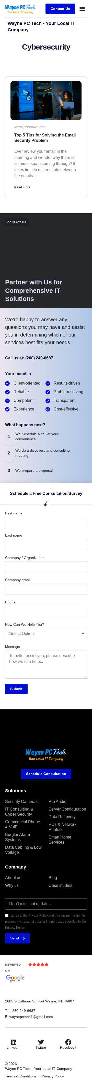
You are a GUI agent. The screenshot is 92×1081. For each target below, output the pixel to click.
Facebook (68, 1047)
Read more (22, 187)
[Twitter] (41, 1042)
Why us (12, 885)
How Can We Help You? (24, 624)
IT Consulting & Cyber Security (19, 811)
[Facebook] (68, 1042)
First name (13, 513)
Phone (10, 602)
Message (12, 647)
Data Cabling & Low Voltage (23, 850)
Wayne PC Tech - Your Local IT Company (38, 1069)
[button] (82, 8)
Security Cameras (21, 801)
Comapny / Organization (24, 558)
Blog (53, 878)
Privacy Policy (53, 1076)
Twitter (41, 1047)
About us (13, 878)
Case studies (60, 885)
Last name (13, 535)
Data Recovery (62, 817)
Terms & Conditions (21, 1076)
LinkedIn (13, 1047)
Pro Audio (57, 801)
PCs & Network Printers (62, 827)
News (18, 127)
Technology (35, 127)
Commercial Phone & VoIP (22, 824)
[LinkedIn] (13, 1042)
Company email (17, 580)
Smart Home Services (60, 839)
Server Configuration (67, 809)
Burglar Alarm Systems (17, 837)
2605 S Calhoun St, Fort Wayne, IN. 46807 (40, 1001)
